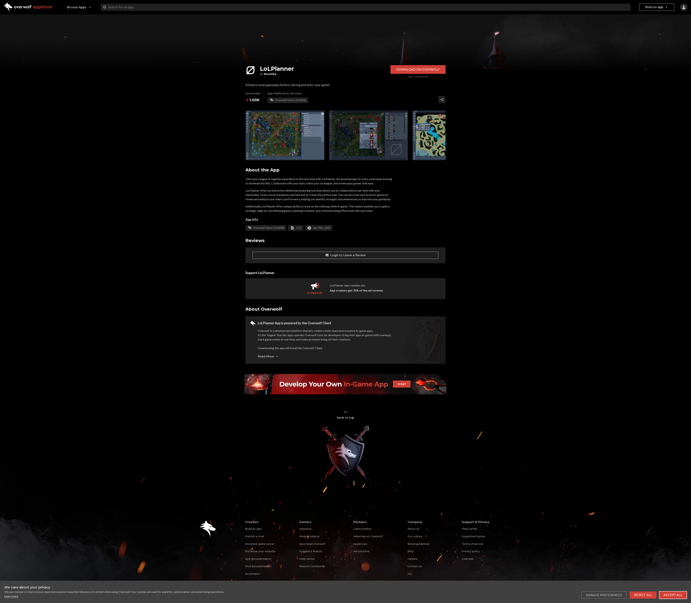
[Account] (683, 7)
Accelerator (252, 573)
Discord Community (312, 566)
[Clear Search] (627, 7)
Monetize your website (260, 551)
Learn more (11, 596)
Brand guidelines (419, 544)
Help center (307, 559)
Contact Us (415, 566)
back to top (345, 417)
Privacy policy (471, 551)
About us (413, 528)
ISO (410, 573)
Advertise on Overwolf (368, 536)
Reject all (643, 595)
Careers (413, 559)
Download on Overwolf (418, 69)
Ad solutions (361, 551)
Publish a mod (254, 536)
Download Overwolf (312, 544)
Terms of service (472, 544)
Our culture (415, 536)
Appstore (305, 528)
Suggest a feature (310, 551)
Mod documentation (258, 566)
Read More (266, 356)
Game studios (362, 528)
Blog (411, 551)
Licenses (467, 559)
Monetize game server (259, 544)
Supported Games (473, 536)
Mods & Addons (309, 536)
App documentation (258, 559)
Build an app (654, 7)
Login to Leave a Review (348, 255)
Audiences (360, 544)
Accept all (673, 595)
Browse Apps (76, 7)
